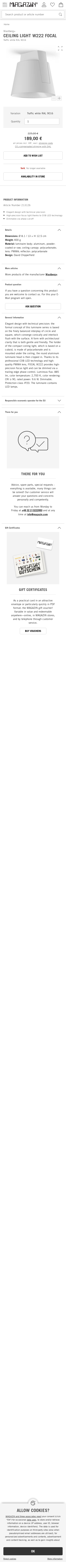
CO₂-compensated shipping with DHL (33, 146)
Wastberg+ (51, 274)
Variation (15, 113)
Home (6, 24)
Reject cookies (9, 1558)
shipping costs (46, 143)
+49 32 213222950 (32, 510)
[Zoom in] (59, 98)
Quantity (15, 121)
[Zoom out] (53, 98)
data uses (31, 1519)
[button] (60, 48)
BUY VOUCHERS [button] (33, 631)
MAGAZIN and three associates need (23, 1516)
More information (55, 1558)
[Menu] (5, 4)
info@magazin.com (37, 514)
